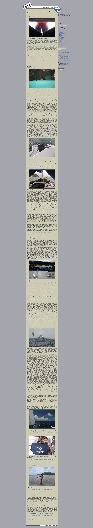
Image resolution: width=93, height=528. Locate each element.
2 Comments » (51, 459)
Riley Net (60, 34)
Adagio (60, 41)
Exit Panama (29, 494)
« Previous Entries (30, 12)
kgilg (59, 42)
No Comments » (49, 489)
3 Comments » (49, 60)
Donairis (28, 464)
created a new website (40, 45)
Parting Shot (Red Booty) (32, 16)
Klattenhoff (61, 32)
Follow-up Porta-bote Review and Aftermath (64, 60)
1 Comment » (49, 232)
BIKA (46, 503)
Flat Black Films (61, 37)
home (53, 519)
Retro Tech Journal (62, 33)
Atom (67, 63)
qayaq (60, 31)
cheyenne (60, 39)
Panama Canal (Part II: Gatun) (63, 57)
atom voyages (61, 38)
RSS (65, 63)
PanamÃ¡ (39, 60)
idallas (60, 36)
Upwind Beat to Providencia (33, 237)
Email (63, 63)
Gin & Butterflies (61, 35)
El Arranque (29, 66)
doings (36, 60)
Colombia (35, 459)
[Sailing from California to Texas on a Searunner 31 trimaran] (63, 29)
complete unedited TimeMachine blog (44, 55)
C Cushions (61, 40)
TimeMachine (44, 60)
